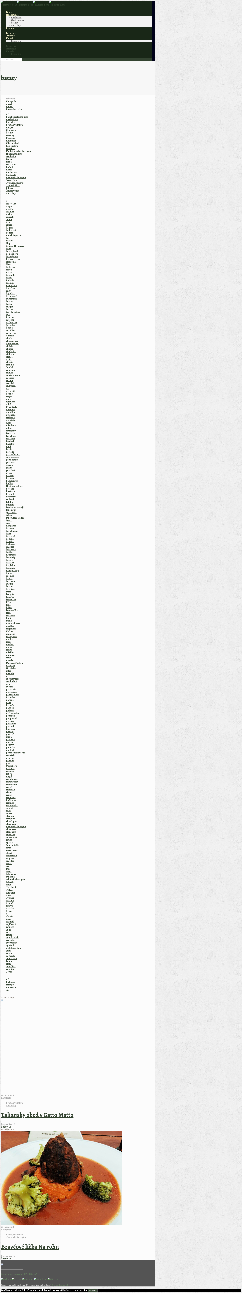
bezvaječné (12, 256)
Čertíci (9, 327)
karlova (10, 528)
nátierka (10, 665)
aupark (9, 217)
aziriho (10, 224)
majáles (10, 626)
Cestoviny (11, 130)
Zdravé (9, 188)
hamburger (12, 480)
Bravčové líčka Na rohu (30, 1247)
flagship (10, 444)
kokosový (11, 549)
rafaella (10, 768)
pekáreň (10, 715)
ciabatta (10, 354)
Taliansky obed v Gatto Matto (37, 1115)
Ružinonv (11, 800)
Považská (11, 755)
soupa (9, 839)
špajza (9, 842)
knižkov (10, 546)
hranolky (11, 494)
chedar (9, 338)
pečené (10, 710)
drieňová (11, 415)
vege (8, 929)
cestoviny (11, 333)
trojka (9, 911)
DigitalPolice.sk (60, 1285)
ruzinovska (12, 805)
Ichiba (9, 502)
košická (10, 562)
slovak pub (11, 821)
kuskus (9, 583)
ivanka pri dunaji (15, 507)
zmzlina (10, 969)
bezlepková (12, 251)
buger (9, 304)
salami (9, 808)
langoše (10, 594)
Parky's (10, 705)
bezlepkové (12, 254)
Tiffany (10, 890)
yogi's (9, 953)
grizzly (9, 465)
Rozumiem (93, 1290)
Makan (9, 631)
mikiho (9, 652)
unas (8, 919)
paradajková (12, 694)
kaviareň (10, 536)
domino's (10, 409)
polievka (10, 747)
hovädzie (11, 491)
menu (9, 647)
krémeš (10, 576)
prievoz (10, 758)
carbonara (11, 322)
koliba (9, 552)
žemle (9, 961)
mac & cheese (13, 623)
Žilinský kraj (12, 190)
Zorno (9, 971)
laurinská (11, 599)
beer (8, 248)
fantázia (10, 433)
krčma (9, 573)
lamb (8, 591)
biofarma (11, 261)
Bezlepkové (12, 119)
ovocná (9, 686)
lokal (8, 605)
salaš (8, 810)
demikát (10, 391)
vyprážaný (11, 942)
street (9, 853)
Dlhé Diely (11, 407)
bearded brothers (15, 246)
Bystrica (10, 317)
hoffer (9, 483)
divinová (10, 401)
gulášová (10, 470)
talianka (10, 876)
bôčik (9, 277)
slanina (10, 816)
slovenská (11, 824)
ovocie (9, 684)
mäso (8, 641)
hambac (10, 478)
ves (7, 932)
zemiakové (11, 958)
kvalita (9, 586)
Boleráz (10, 280)
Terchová (11, 887)
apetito (9, 209)
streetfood (11, 855)
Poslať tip (16, 54)
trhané (9, 903)
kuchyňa (10, 581)
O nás (9, 159)
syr (7, 866)
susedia (10, 861)
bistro (9, 264)
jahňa (9, 515)
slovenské (11, 829)
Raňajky (10, 167)
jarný (8, 523)
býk (8, 314)
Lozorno (10, 615)
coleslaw (10, 370)
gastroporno (12, 457)
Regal (9, 776)
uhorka (9, 916)
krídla (9, 578)
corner (9, 380)
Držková (10, 417)
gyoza (9, 473)
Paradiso (10, 697)
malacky (10, 634)
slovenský (11, 832)
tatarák (10, 882)
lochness (10, 982)
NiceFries (11, 668)
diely (8, 399)
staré (8, 847)
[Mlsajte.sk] (33, 4)
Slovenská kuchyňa (16, 177)
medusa (10, 644)
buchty (9, 301)
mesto (9, 649)
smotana (10, 834)
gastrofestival (13, 454)
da (7, 388)
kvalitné (10, 589)
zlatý (8, 963)
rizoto (9, 792)
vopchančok (12, 937)
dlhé (8, 404)
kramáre (10, 568)
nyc (8, 676)
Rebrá (9, 169)
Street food (12, 180)
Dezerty (10, 135)
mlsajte (10, 984)
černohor (11, 325)
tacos (8, 871)
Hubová (10, 499)
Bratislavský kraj (14, 124)
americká (11, 203)
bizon (9, 269)
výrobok (10, 945)
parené (10, 700)
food (8, 446)
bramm (10, 283)
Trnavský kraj (13, 185)
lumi (8, 618)
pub (8, 763)
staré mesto (12, 850)
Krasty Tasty (12, 570)
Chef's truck (12, 343)
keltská (10, 539)
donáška (10, 412)
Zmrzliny (11, 193)
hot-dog (10, 488)
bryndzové (11, 296)
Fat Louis (10, 438)
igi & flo (10, 504)
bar (8, 238)
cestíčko (10, 330)
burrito (9, 309)
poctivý (10, 744)
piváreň (10, 734)
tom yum (10, 892)
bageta (9, 227)
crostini (10, 383)
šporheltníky (12, 845)
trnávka (10, 908)
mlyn (8, 657)
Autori (9, 106)
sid (7, 990)
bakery (9, 232)
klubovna (11, 544)
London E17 (12, 610)
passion (10, 707)
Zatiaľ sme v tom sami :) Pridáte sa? (19, 1274)
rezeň (9, 787)
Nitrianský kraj (14, 153)
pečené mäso (12, 713)
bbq (8, 243)
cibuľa (9, 356)
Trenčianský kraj (15, 182)
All (7, 114)
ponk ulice (11, 750)
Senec (9, 813)
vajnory (10, 927)
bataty (9, 240)
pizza (9, 736)
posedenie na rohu (15, 752)
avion (9, 219)
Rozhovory (11, 172)
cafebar (10, 319)
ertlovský (11, 430)
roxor (9, 795)
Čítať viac (6, 1126)
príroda (10, 760)
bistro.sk (10, 267)
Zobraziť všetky (14, 109)
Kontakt (10, 51)
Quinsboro (11, 766)
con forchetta (13, 375)
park (8, 702)
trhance (10, 900)
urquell (10, 921)
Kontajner (11, 554)
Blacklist (10, 122)
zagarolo (10, 956)
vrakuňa (10, 940)
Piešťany (10, 729)
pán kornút (11, 692)
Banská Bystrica (14, 235)
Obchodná (11, 681)
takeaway (11, 874)
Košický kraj (12, 146)
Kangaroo (11, 525)
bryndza (10, 293)
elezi (8, 422)
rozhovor (11, 797)
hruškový (11, 496)
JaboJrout (11, 510)
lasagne (10, 597)
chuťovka (11, 351)
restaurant (11, 784)
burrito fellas (13, 312)
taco (8, 868)
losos (8, 612)
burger (9, 306)
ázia (8, 222)
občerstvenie (12, 678)
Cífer (8, 359)
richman (10, 789)
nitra (8, 671)
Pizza (9, 161)
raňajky (10, 771)
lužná (9, 620)
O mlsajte (11, 48)
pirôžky (10, 731)
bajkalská (11, 230)
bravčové (10, 288)
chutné (9, 349)
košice (9, 560)
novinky (10, 673)
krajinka (10, 565)
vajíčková (11, 924)
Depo (9, 396)
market (10, 639)
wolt (8, 950)
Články (9, 132)
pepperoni (11, 718)
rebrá (9, 773)
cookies (10, 378)
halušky (10, 475)
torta (8, 895)
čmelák (10, 367)
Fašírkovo (11, 436)
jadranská (11, 512)
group (9, 467)
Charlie (10, 335)
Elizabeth (11, 425)
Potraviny (11, 46)
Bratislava (11, 285)
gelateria (11, 462)
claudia (10, 364)
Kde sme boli (12, 143)
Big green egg (13, 259)
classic (9, 362)
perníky (10, 721)
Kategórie (11, 101)
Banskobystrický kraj (17, 117)
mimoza (10, 655)
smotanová (11, 837)
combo (9, 372)
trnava (9, 905)
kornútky (10, 557)
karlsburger (12, 531)
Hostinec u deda (14, 486)
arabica (10, 211)
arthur (9, 214)
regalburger (12, 779)
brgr (8, 290)
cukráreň (11, 385)
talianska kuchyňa (15, 879)
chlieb (9, 346)
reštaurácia (12, 781)
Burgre (9, 127)
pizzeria (10, 739)
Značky (9, 104)
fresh (9, 449)
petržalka (11, 723)
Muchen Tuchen (14, 663)
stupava (10, 858)
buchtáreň (11, 298)
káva (8, 533)
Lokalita (10, 148)
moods (9, 660)
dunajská (11, 420)
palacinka (11, 689)
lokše (9, 607)
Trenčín (10, 897)
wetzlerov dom (13, 948)
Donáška (10, 138)
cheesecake (12, 341)
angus (9, 206)
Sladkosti (11, 175)
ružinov (10, 802)
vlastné (10, 934)
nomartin (11, 987)
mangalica (11, 636)
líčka (8, 602)
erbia (9, 428)
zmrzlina (11, 966)
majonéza (11, 628)
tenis (8, 884)
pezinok (10, 726)
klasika (10, 541)
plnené (9, 742)
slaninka (10, 818)
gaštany (10, 451)
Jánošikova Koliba (15, 517)
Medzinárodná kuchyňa (18, 151)
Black (9, 272)
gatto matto (12, 459)
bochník (10, 275)
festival (10, 441)
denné (9, 393)
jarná (9, 520)
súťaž (9, 863)
